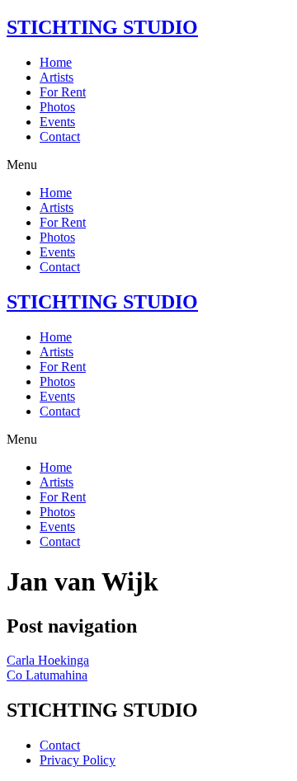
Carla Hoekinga (48, 660)
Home (56, 62)
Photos (57, 107)
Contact (60, 136)
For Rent (63, 92)
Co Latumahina (47, 675)
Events (57, 122)
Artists (56, 77)
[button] (148, 165)
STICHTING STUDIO (102, 27)
